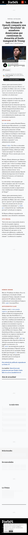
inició (6, 346)
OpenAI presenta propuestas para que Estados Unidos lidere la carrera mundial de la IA (12, 370)
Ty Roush (7, 43)
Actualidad (17, 18)
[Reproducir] (5, 65)
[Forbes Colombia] (13, 2)
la (15, 352)
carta (5, 123)
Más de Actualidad (9, 377)
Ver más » (6, 531)
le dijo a (9, 145)
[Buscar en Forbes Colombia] (25, 2)
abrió (20, 338)
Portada (10, 18)
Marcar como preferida (14, 79)
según (7, 303)
